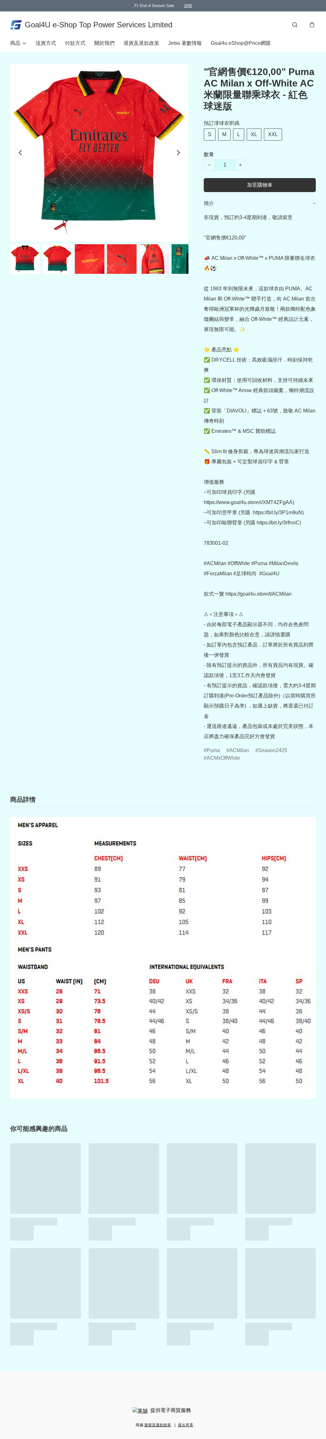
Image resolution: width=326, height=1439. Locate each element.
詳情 (188, 5)
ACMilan (239, 750)
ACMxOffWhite (223, 758)
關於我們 (104, 43)
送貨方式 (46, 43)
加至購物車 (260, 185)
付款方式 (75, 43)
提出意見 (185, 1425)
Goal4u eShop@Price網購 (241, 43)
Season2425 (272, 750)
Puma (213, 750)
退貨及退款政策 (141, 43)
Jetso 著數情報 (185, 43)
